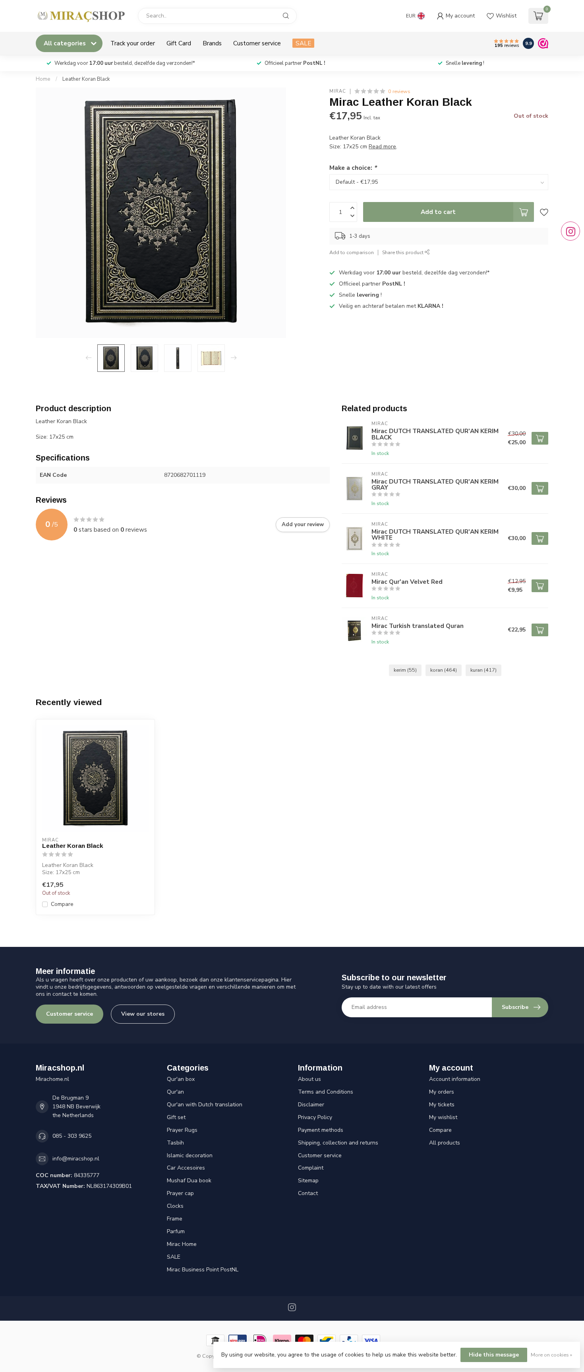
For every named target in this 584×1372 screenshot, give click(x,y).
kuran (483, 670)
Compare (62, 904)
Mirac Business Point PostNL (202, 1269)
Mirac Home (182, 1244)
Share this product (403, 252)
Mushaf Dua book (189, 1180)
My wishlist (443, 1117)
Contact (308, 1193)
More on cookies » (551, 1354)
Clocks (175, 1206)
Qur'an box (181, 1079)
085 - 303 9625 (71, 1136)
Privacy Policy (315, 1117)
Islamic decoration (190, 1155)
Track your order (132, 43)
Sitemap (308, 1180)
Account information (454, 1079)
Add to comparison (351, 252)
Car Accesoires (186, 1168)
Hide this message (494, 1354)
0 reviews (399, 91)
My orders (441, 1092)
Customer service (257, 43)
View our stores (142, 1014)
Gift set (176, 1117)
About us (309, 1079)
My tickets (441, 1104)
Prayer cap (180, 1193)
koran (443, 670)
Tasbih (175, 1143)
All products (444, 1143)
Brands (212, 43)
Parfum (176, 1231)
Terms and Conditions (325, 1092)
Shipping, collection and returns (338, 1143)
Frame (174, 1218)
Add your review (303, 524)
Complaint (310, 1168)
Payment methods (320, 1130)
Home (43, 79)
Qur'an (175, 1092)
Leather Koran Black (86, 79)
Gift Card (178, 43)
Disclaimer (311, 1104)
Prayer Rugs (182, 1130)
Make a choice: (353, 167)
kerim (405, 670)
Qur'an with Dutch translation (204, 1104)
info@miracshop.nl (75, 1158)
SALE (303, 43)
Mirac (337, 91)
